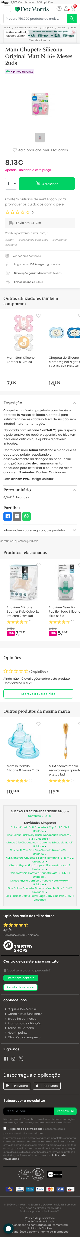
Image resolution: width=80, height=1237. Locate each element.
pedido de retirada (20, 987)
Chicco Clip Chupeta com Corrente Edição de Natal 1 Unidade (39, 844)
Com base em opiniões (21, 935)
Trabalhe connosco (22, 1019)
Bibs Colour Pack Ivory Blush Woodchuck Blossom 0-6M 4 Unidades (39, 837)
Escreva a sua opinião (38, 694)
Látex (48, 816)
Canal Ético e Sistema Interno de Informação (40, 1232)
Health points (17, 1032)
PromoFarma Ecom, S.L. (35, 233)
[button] (66, 8)
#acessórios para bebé (33, 240)
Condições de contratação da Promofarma (40, 1225)
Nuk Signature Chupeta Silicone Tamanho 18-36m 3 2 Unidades (40, 860)
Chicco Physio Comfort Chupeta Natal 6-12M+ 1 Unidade (40, 875)
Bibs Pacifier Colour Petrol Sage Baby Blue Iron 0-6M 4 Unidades (40, 898)
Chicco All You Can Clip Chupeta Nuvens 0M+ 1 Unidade (40, 852)
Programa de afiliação (24, 1023)
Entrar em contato (21, 978)
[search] (72, 18)
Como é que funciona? (25, 1014)
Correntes (34, 816)
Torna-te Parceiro (21, 1028)
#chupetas (59, 240)
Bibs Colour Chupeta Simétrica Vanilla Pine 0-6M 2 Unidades (40, 890)
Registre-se (65, 1111)
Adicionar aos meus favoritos (42, 150)
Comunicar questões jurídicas (19, 541)
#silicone (11, 245)
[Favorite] (38, 315)
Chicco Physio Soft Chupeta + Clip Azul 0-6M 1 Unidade (40, 829)
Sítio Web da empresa (24, 1037)
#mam (9, 240)
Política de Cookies (40, 1228)
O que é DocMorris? (22, 1009)
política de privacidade (27, 1129)
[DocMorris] (31, 9)
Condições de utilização (40, 1221)
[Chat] (59, 8)
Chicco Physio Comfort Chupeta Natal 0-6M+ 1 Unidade (39, 882)
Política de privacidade (40, 1218)
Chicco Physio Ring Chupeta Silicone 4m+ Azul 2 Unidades (39, 867)
